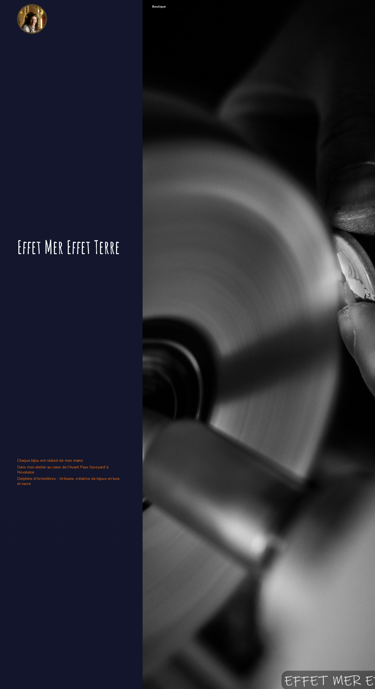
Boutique (159, 6)
